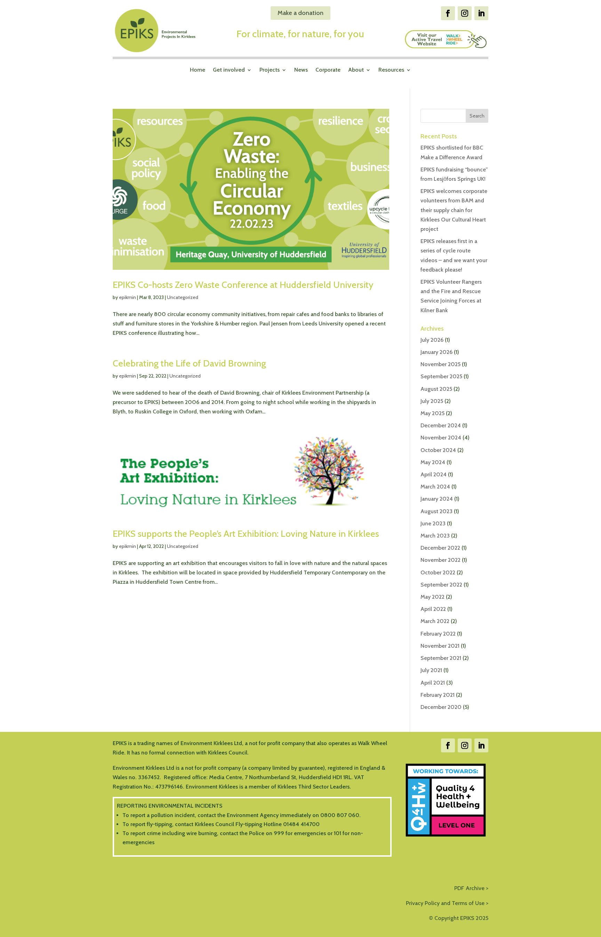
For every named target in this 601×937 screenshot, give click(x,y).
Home (197, 70)
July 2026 (431, 340)
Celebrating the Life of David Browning (189, 363)
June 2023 (433, 523)
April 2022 (433, 609)
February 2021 (437, 695)
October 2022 (437, 572)
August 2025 (436, 389)
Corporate (327, 70)
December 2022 (440, 547)
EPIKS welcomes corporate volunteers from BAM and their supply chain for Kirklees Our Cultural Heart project (453, 210)
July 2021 (431, 670)
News (301, 70)
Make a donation (300, 13)
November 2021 (439, 646)
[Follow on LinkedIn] (481, 13)
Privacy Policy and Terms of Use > (447, 903)
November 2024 (440, 437)
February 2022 (438, 633)
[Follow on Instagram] (465, 13)
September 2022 (441, 584)
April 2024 (433, 474)
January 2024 (436, 498)
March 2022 (434, 621)
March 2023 (435, 535)
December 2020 (441, 707)
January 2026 (436, 352)
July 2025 (431, 401)
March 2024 (435, 486)
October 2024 (438, 450)
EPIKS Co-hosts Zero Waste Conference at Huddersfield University (243, 284)
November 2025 (440, 364)
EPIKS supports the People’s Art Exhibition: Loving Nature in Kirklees (246, 533)
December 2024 (440, 425)
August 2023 (436, 511)
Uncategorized (182, 297)
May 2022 (432, 596)
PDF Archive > (471, 888)
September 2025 (441, 376)
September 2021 (440, 658)
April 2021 (432, 682)
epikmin (127, 297)
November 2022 (440, 560)
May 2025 (432, 413)
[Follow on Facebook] (448, 13)
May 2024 (432, 462)
